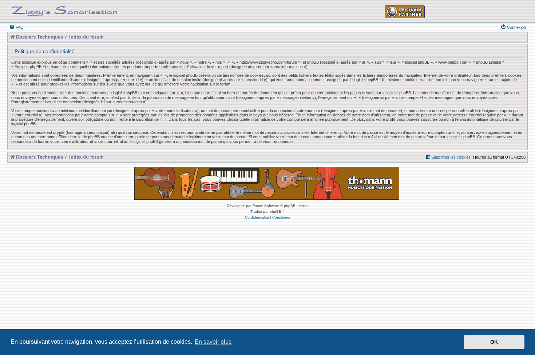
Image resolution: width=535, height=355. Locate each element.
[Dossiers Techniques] (64, 9)
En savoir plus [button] (213, 342)
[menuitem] (16, 27)
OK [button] (494, 342)
